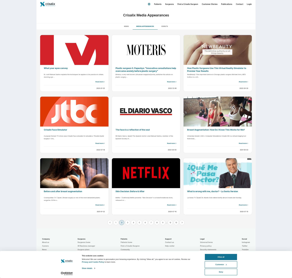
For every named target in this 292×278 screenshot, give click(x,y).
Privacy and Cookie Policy (93, 262)
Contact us (169, 242)
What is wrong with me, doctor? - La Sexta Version (212, 191)
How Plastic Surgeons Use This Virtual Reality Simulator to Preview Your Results (216, 69)
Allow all (221, 257)
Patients (158, 4)
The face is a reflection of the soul (133, 130)
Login (249, 4)
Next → (182, 222)
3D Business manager (86, 246)
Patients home (126, 242)
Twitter (245, 246)
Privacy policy (205, 246)
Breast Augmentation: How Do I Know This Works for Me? (216, 130)
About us (45, 242)
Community (125, 250)
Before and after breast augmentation (63, 191)
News (126, 26)
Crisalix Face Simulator (55, 130)
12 (170, 222)
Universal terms (206, 242)
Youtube (245, 250)
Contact (239, 4)
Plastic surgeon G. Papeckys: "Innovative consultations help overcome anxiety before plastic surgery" (146, 69)
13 (176, 222)
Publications (226, 4)
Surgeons (169, 4)
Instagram (246, 242)
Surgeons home (84, 242)
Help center (170, 246)
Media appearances (145, 26)
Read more (99, 82)
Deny (221, 272)
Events (165, 26)
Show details (87, 268)
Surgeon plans (83, 250)
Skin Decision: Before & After (130, 191)
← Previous (109, 222)
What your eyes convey (56, 68)
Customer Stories (210, 4)
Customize (219, 264)
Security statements (208, 250)
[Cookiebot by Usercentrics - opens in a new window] (67, 273)
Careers (45, 246)
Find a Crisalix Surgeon (187, 4)
